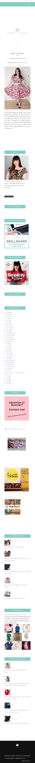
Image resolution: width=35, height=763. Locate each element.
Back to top (25, 761)
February (8, 327)
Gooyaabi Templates (9, 758)
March (8, 325)
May (7, 320)
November (9, 335)
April (7, 323)
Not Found (17, 53)
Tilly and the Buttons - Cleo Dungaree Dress (17, 723)
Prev (22, 105)
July (7, 316)
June (7, 318)
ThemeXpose (19, 755)
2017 (7, 331)
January (8, 329)
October (8, 337)
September (9, 339)
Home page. (24, 62)
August (8, 314)
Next (26, 105)
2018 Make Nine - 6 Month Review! (14, 547)
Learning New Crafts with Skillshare (14, 598)
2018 (7, 312)
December (9, 333)
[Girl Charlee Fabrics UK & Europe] (15, 429)
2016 (7, 358)
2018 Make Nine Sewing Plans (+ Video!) (15, 614)
